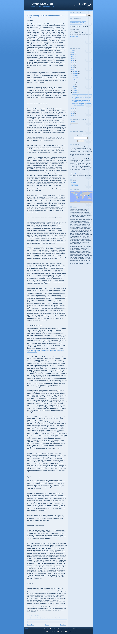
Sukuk (54, 618)
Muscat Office (74, 182)
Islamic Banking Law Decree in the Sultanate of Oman (81, 101)
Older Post (63, 625)
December (75, 71)
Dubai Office (74, 184)
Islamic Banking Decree (45, 617)
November (75, 73)
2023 (72, 50)
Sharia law (49, 618)
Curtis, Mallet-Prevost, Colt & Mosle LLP (42, 6)
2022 (72, 52)
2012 (72, 108)
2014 (72, 67)
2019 (72, 58)
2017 (72, 62)
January (75, 92)
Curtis (32, 615)
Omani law (44, 618)
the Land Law (59, 618)
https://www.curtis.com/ (78, 173)
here (89, 263)
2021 (72, 54)
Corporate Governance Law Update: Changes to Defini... (81, 104)
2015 (72, 66)
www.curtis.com (74, 36)
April (74, 86)
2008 (72, 115)
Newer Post (30, 625)
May (74, 84)
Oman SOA (39, 618)
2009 (72, 113)
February (75, 90)
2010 (72, 112)
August (75, 79)
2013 (72, 69)
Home (47, 625)
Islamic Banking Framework (58, 617)
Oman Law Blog (42, 3)
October (75, 75)
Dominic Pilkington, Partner (77, 22)
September (76, 77)
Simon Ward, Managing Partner (78, 21)
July (74, 81)
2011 (72, 110)
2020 (72, 56)
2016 (72, 64)
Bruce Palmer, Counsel (76, 24)
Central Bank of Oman (35, 617)
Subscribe (72, 121)
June (74, 82)
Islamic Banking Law (31, 618)
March (74, 88)
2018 (72, 60)
